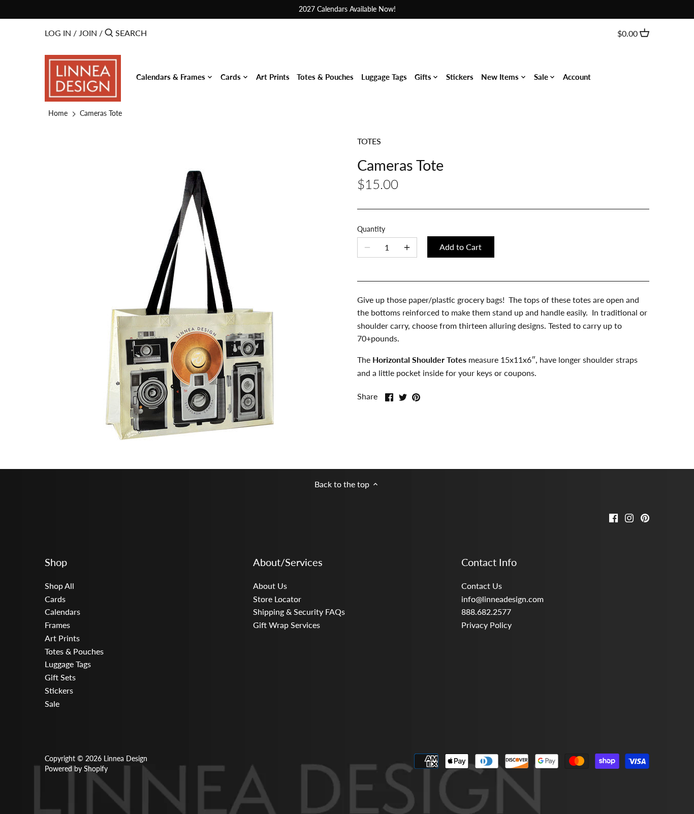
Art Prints (62, 638)
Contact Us (481, 585)
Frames (57, 625)
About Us (270, 585)
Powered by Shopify (76, 768)
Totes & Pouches (74, 651)
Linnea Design (125, 758)
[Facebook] (613, 516)
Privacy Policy (486, 625)
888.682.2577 (486, 611)
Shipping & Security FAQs (299, 611)
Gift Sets (60, 677)
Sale (52, 703)
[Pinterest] (645, 516)
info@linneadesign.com (502, 599)
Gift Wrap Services (286, 625)
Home (58, 113)
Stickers (59, 690)
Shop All (59, 585)
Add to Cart (460, 247)
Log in (58, 33)
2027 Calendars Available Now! (347, 9)
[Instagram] (629, 516)
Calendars (62, 611)
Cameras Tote (101, 113)
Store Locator (277, 599)
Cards (55, 599)
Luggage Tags (68, 664)
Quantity (371, 229)
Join (88, 33)
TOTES (369, 141)
